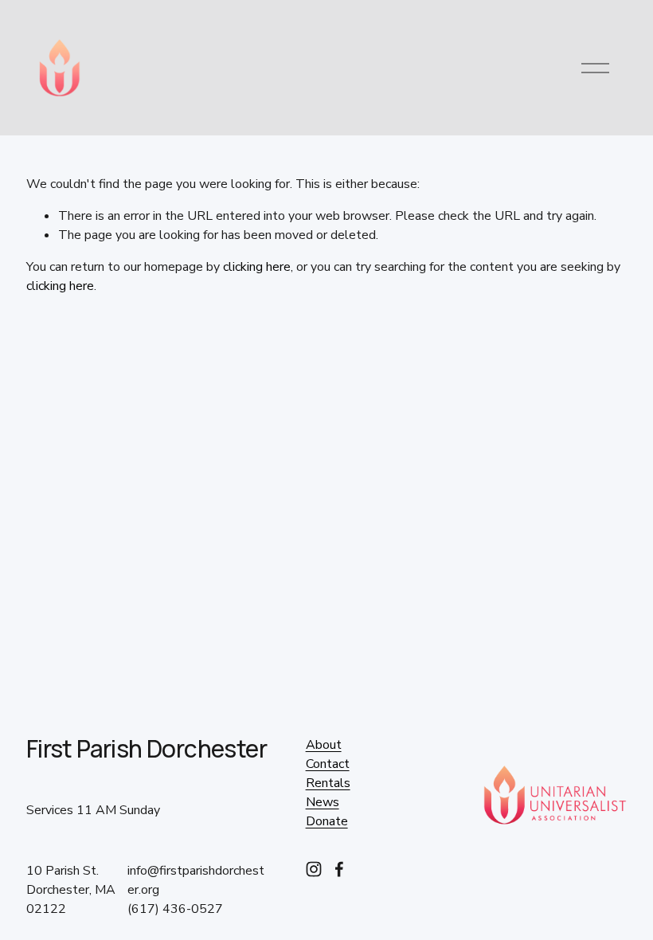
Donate (327, 821)
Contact (328, 764)
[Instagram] (314, 869)
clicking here (257, 267)
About (324, 745)
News (322, 802)
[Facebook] (339, 869)
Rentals (328, 783)
